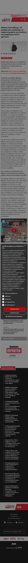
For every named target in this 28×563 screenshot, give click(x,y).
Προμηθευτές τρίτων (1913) (9, 267)
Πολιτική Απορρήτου (7, 290)
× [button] (24, 245)
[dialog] (14, 281)
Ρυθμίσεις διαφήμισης (7, 285)
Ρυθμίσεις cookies (19, 288)
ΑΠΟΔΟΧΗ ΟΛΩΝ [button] (14, 309)
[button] (14, 316)
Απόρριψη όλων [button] (14, 313)
